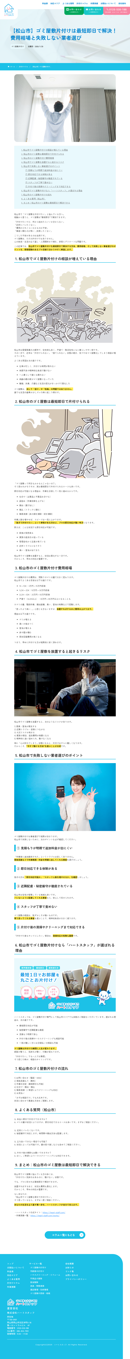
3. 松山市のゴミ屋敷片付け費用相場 (37, 157)
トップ (10, 1263)
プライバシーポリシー (76, 1279)
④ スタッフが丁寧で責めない (38, 182)
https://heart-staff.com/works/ (45, 1215)
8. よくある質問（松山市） (33, 198)
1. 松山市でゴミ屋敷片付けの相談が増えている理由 (44, 149)
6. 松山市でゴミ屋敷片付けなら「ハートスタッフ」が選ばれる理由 (51, 190)
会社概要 (69, 1263)
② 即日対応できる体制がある (38, 174)
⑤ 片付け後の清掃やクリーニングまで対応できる (48, 186)
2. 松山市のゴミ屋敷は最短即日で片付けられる (42, 153)
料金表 (45, 3)
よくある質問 (68, 3)
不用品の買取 (36, 1278)
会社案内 (122, 3)
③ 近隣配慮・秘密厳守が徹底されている (44, 178)
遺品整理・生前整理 (39, 1289)
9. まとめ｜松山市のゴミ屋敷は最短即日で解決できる (45, 202)
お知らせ (69, 1267)
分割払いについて (108, 3)
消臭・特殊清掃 (37, 1286)
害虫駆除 (34, 1282)
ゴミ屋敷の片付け (38, 1267)
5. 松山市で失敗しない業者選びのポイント (40, 166)
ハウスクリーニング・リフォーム (45, 1274)
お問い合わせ (71, 1275)
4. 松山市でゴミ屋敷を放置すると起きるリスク (42, 162)
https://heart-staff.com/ (54, 1212)
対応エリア (55, 3)
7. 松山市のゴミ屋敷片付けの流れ (36, 194)
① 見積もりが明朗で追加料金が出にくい (44, 170)
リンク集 (69, 1271)
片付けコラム (82, 3)
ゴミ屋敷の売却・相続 (40, 1293)
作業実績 (94, 3)
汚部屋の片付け (37, 1271)
